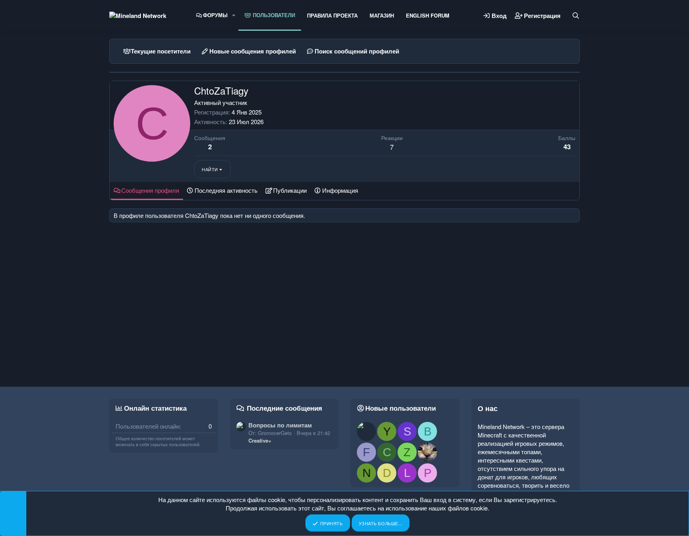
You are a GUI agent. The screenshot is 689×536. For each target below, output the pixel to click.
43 (567, 146)
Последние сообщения (284, 408)
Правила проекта (332, 15)
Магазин (382, 15)
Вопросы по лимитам (280, 425)
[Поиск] (576, 15)
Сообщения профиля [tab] (150, 190)
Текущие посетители (161, 51)
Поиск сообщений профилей (357, 51)
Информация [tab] (340, 190)
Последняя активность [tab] (226, 190)
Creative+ (260, 440)
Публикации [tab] (290, 190)
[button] (233, 15)
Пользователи (273, 15)
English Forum (427, 15)
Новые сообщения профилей (252, 51)
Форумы (215, 15)
